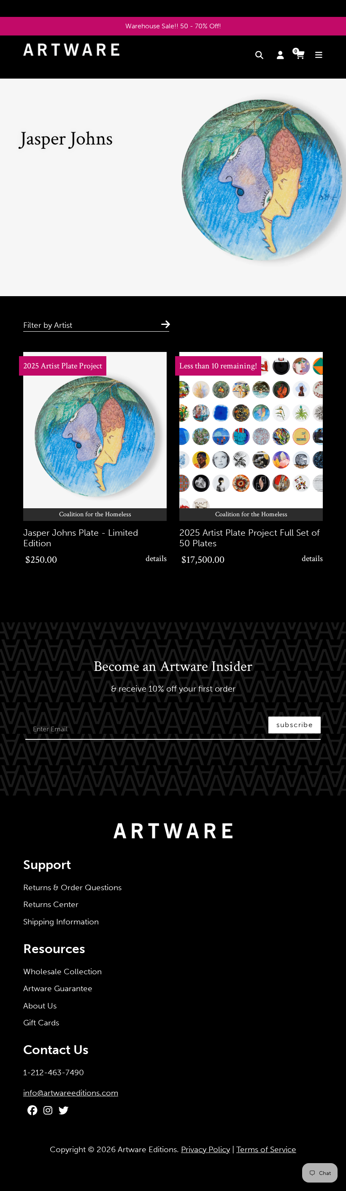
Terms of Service (266, 1149)
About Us (40, 1006)
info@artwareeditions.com (70, 1093)
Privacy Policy (205, 1149)
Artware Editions (147, 1149)
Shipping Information (61, 922)
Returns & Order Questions (72, 887)
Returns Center (50, 904)
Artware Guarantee (57, 988)
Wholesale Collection (62, 971)
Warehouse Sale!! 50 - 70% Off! (173, 26)
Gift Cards (41, 1022)
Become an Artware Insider (173, 667)
